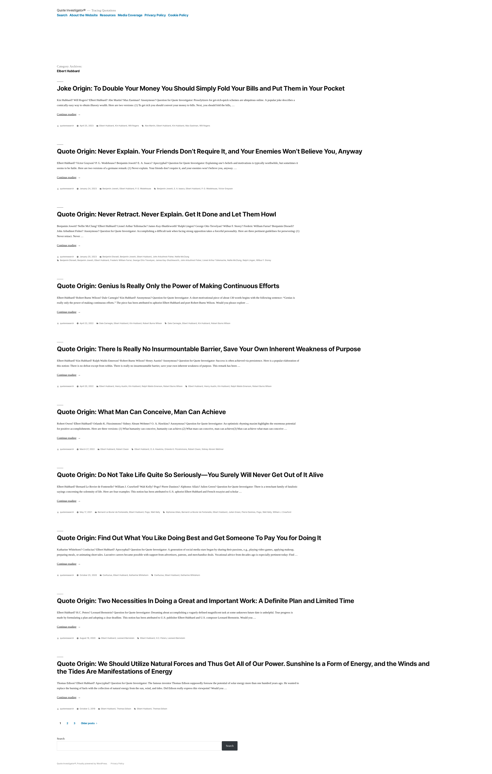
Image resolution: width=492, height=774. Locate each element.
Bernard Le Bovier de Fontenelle (113, 512)
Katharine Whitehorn (138, 575)
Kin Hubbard (121, 125)
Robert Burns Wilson (152, 323)
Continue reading (69, 114)
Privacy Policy (155, 15)
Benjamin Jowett (110, 188)
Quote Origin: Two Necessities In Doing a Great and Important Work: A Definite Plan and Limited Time (205, 601)
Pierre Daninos (248, 512)
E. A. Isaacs (179, 188)
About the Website (83, 15)
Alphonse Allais (173, 512)
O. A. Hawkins (156, 449)
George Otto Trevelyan (144, 260)
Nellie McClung (182, 256)
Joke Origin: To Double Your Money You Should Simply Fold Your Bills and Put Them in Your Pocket (201, 88)
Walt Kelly (155, 512)
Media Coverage (130, 15)
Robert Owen (122, 449)
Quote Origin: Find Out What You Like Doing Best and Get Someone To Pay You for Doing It (189, 538)
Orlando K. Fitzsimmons (176, 449)
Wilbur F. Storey (263, 260)
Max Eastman (191, 125)
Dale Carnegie (106, 323)
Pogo (147, 512)
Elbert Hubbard (106, 125)
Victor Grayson (225, 188)
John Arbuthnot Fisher (163, 256)
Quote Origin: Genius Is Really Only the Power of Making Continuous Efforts (168, 286)
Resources (108, 15)
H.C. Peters (161, 638)
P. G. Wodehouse (143, 188)
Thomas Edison (124, 708)
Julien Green (234, 512)
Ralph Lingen (249, 260)
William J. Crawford (282, 512)
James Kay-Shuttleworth (167, 260)
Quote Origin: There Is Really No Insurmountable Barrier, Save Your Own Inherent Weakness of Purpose (209, 349)
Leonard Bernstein (125, 638)
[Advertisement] (246, 36)
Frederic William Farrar (121, 260)
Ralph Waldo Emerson (152, 386)
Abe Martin (150, 125)
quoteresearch (67, 125)
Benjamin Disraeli (110, 256)
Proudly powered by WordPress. (92, 763)
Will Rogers (133, 125)
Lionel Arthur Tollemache (214, 260)
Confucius (107, 575)
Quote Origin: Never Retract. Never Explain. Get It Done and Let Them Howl (166, 214)
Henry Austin (121, 386)
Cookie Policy (178, 15)
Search (62, 15)
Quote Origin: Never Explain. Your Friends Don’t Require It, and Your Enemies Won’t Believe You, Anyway (209, 151)
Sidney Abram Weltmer (213, 449)
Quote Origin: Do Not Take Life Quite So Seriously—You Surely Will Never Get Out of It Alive (190, 475)
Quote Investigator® (71, 10)
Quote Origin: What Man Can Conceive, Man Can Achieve (141, 412)
